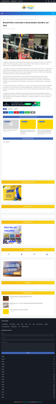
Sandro (11, 19)
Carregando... (6, 210)
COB (26, 324)
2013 (28, 389)
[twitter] (49, 1)
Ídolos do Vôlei (25, 326)
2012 (28, 392)
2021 (28, 369)
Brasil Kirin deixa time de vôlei (10, 130)
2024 (28, 361)
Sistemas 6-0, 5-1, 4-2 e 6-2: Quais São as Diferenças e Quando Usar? (26, 303)
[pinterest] (54, 1)
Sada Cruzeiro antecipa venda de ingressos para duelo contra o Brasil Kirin (27, 131)
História (46, 324)
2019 (28, 374)
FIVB (33, 324)
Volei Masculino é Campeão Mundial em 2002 (21, 296)
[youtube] (47, 254)
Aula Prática (5, 324)
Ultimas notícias (5, 1)
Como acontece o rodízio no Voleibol (19, 309)
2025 (28, 359)
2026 (28, 356)
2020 (28, 371)
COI (30, 324)
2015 (28, 384)
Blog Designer (26, 402)
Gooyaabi (39, 402)
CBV (22, 324)
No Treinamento (5, 326)
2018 (28, 377)
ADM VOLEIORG (7, 28)
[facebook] (46, 1)
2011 (28, 394)
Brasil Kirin (10, 109)
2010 (28, 397)
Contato (20, 1)
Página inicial (6, 19)
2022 (28, 366)
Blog (18, 324)
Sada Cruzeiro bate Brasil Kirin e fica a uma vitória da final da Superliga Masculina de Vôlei (44, 131)
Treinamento (14, 1)
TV (19, 326)
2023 (28, 364)
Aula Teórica (12, 324)
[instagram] (51, 1)
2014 (28, 387)
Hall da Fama (39, 324)
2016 (28, 382)
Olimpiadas (14, 326)
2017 (28, 379)
